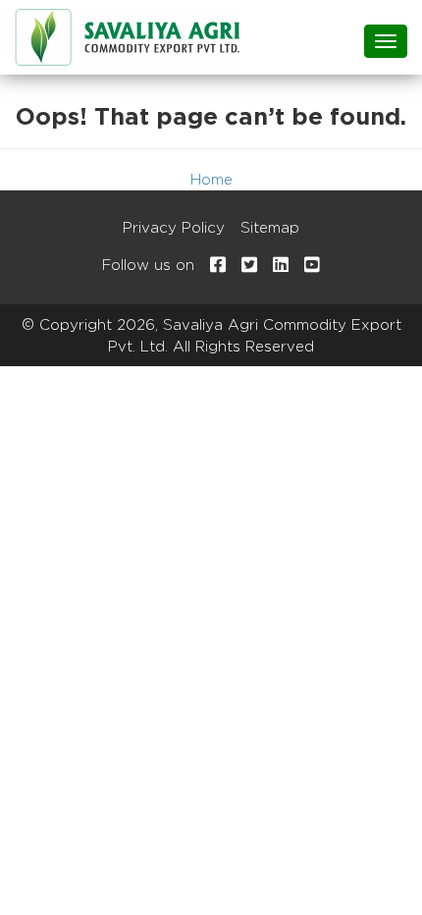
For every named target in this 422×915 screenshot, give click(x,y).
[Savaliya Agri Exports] (127, 37)
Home (211, 179)
